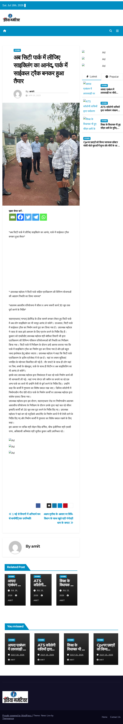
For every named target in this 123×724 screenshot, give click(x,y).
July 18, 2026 (17, 655)
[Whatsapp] (43, 217)
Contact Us (115, 717)
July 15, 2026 (76, 655)
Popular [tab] (114, 76)
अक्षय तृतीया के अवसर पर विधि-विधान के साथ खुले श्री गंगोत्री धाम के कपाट (58, 518)
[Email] (12, 217)
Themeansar (8, 718)
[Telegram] (35, 217)
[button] (110, 30)
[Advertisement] (41, 266)
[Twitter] (28, 217)
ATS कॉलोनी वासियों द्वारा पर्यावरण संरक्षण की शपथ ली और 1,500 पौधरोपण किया (110, 111)
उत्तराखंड (17, 50)
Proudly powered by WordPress (17, 715)
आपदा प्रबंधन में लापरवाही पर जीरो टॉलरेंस (108, 93)
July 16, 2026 (47, 655)
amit (31, 91)
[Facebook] (20, 217)
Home (104, 717)
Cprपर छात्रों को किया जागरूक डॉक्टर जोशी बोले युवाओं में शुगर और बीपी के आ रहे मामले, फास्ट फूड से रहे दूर (101, 145)
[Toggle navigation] (117, 31)
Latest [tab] (93, 76)
